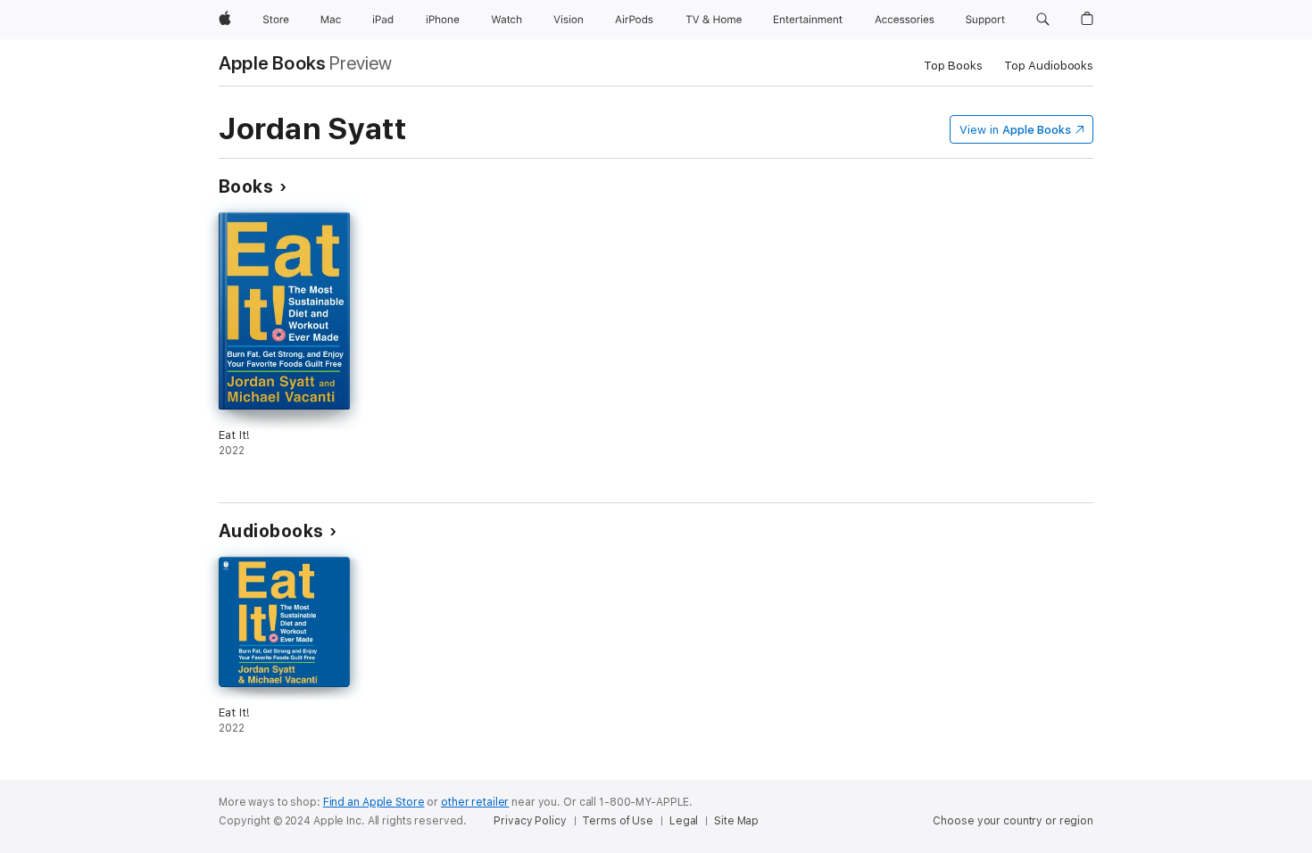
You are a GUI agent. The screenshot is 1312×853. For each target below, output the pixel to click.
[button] (1043, 19)
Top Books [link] (953, 65)
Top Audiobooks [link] (1048, 65)
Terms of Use (617, 821)
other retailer (475, 802)
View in (1015, 130)
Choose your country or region (1013, 821)
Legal (683, 821)
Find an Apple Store (374, 802)
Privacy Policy (530, 821)
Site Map (736, 821)
